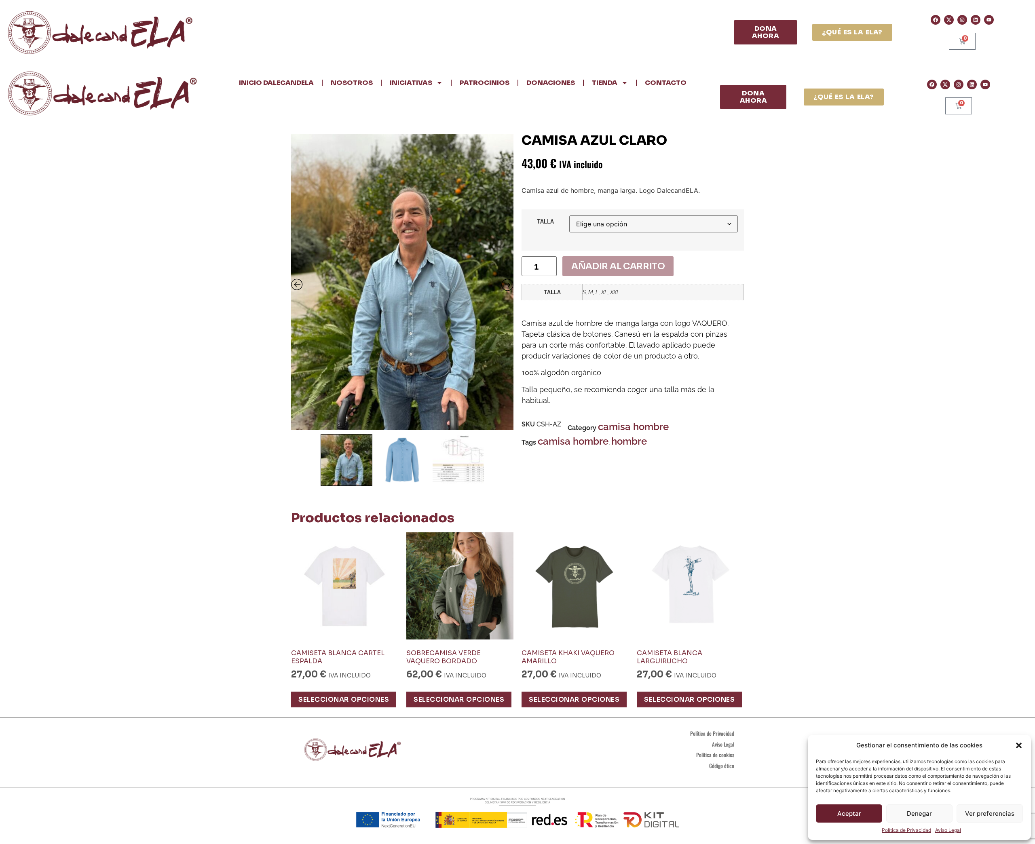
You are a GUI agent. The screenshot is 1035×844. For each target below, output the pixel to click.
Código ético (721, 766)
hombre (629, 441)
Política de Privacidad (906, 830)
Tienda (604, 82)
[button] (1019, 745)
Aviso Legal (948, 830)
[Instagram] (962, 20)
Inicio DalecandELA (276, 82)
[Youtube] (989, 20)
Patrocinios (484, 82)
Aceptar (849, 813)
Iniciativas (411, 82)
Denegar (919, 813)
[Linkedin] (975, 20)
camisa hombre (633, 427)
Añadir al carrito (618, 266)
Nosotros (352, 82)
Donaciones (550, 82)
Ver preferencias (989, 813)
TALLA (545, 221)
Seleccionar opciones (343, 699)
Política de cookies (715, 755)
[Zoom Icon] (402, 282)
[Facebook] (935, 20)
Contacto (665, 82)
